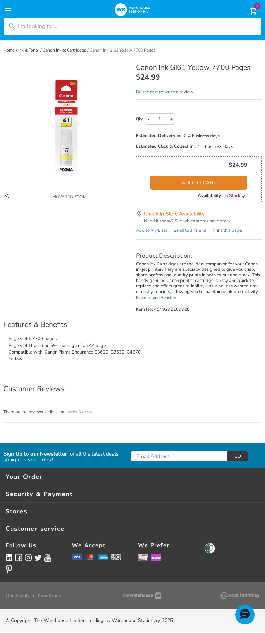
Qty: (140, 118)
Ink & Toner (29, 50)
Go (237, 456)
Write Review (80, 412)
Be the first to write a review (164, 92)
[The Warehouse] (142, 595)
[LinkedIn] (9, 557)
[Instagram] (28, 557)
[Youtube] (47, 558)
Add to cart (198, 182)
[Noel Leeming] (239, 595)
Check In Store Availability (174, 213)
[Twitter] (38, 557)
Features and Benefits (156, 298)
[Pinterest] (9, 569)
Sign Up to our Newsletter (35, 454)
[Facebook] (18, 557)
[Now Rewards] (156, 557)
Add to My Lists (151, 230)
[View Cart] (248, 11)
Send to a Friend (190, 230)
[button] (245, 614)
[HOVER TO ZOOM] (66, 127)
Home (9, 50)
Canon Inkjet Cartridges (65, 50)
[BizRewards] (143, 557)
